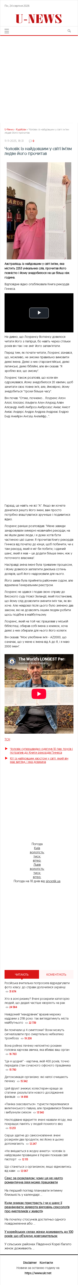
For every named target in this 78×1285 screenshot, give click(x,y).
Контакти (46, 1263)
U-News (9, 129)
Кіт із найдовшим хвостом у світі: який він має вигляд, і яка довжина (39, 760)
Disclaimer (30, 1263)
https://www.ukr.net (38, 1273)
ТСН (7, 739)
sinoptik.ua (53, 881)
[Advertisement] (39, 77)
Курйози (21, 129)
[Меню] (7, 31)
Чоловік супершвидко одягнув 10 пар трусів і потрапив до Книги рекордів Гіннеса (41, 750)
